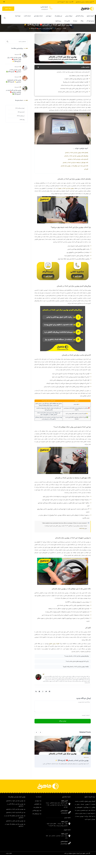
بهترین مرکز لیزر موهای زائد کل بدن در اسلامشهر (13, 817)
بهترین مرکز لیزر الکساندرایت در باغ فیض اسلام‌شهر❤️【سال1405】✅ (13, 92)
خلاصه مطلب (85, 67)
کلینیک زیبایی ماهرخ (54, 644)
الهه (43, 674)
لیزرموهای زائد (35, 814)
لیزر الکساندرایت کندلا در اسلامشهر (14, 812)
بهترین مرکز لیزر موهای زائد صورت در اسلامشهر (14, 825)
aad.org (81, 528)
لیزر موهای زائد (57, 28)
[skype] (36, 691)
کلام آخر (86, 169)
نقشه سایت (9, 853)
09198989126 (44, 9)
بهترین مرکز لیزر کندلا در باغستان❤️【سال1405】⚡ (71, 760)
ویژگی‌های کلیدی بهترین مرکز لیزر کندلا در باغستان (76, 156)
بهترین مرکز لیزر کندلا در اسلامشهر (14, 809)
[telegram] (39, 691)
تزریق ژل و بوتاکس (21, 108)
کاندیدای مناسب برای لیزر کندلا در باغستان (78, 159)
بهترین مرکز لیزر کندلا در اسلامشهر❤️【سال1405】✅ (13, 71)
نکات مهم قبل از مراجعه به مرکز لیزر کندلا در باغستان (75, 162)
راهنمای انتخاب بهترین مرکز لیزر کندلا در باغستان (76, 153)
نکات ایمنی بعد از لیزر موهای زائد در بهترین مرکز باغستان (74, 166)
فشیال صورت (22, 112)
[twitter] (46, 691)
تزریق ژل (37, 801)
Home (64, 28)
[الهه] (38, 677)
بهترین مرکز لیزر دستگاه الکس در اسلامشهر (15, 805)
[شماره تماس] (69, 812)
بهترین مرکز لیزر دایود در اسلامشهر (14, 801)
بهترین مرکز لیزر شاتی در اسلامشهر (14, 821)
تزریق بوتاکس (35, 810)
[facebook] (49, 691)
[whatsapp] (42, 691)
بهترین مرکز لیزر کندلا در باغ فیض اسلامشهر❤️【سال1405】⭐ (14, 59)
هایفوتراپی (36, 804)
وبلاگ (23, 119)
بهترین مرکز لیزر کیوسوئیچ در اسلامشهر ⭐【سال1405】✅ (13, 81)
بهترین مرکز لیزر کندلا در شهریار (66, 188)
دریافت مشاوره (8, 8)
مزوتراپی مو (36, 807)
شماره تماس (64, 811)
